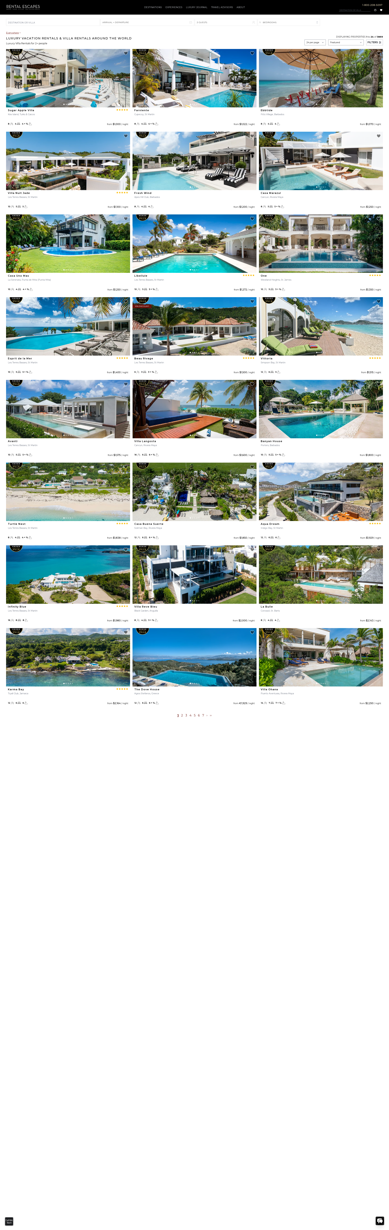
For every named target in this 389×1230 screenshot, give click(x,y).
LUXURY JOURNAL (196, 7)
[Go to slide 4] (70, 104)
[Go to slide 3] (68, 104)
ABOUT (241, 7)
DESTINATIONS (153, 7)
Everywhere (12, 32)
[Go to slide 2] (66, 104)
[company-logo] (23, 7)
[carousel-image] (68, 78)
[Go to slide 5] (72, 104)
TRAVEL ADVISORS (222, 7)
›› (211, 715)
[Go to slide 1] (64, 104)
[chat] (380, 1221)
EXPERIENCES (173, 7)
